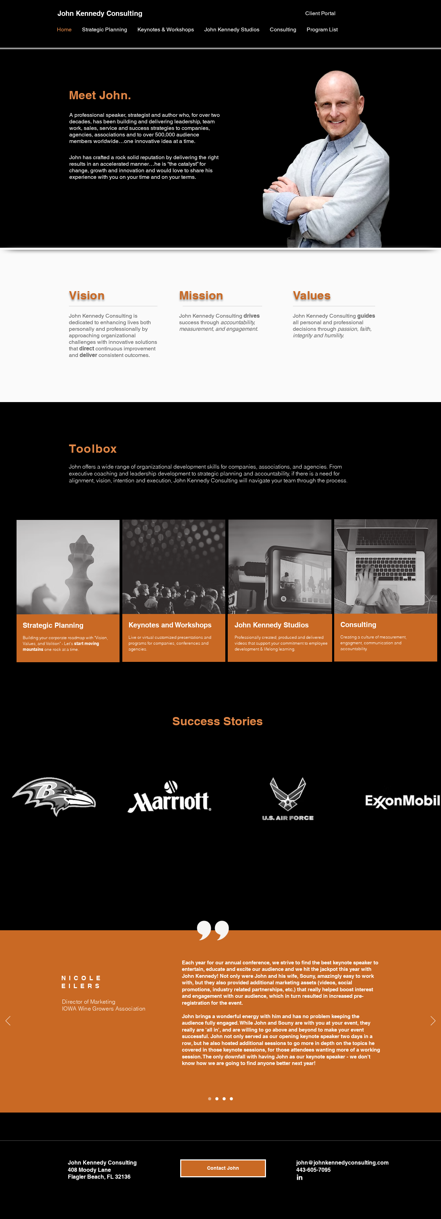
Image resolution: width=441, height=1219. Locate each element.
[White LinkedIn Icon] (300, 1177)
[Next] (433, 1021)
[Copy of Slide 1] (209, 1098)
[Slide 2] (224, 1098)
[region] (67, 592)
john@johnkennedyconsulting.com (342, 1162)
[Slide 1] (216, 1098)
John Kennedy (81, 13)
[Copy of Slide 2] (231, 1098)
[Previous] (8, 1021)
